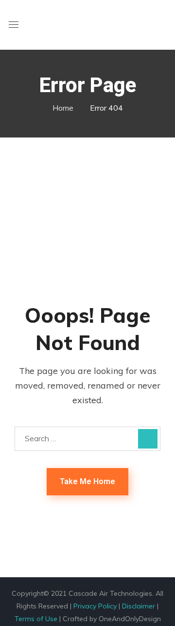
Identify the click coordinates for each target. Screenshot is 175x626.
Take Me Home (87, 481)
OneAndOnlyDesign (130, 618)
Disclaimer (138, 606)
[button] (162, 25)
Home (62, 108)
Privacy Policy (95, 606)
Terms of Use (36, 618)
